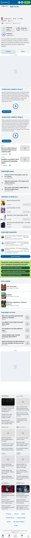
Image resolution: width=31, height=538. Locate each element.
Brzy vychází (5, 281)
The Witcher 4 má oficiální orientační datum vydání (12, 323)
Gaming (2, 145)
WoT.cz (3, 338)
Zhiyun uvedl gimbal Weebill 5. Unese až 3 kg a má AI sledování (22, 501)
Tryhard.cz (4, 332)
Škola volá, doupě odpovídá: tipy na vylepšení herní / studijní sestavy (8, 422)
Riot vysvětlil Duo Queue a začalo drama (22, 449)
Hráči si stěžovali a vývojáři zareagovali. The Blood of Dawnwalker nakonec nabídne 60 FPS (8, 409)
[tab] (8, 51)
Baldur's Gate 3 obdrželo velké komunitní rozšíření (7, 449)
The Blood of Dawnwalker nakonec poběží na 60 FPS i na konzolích (22, 478)
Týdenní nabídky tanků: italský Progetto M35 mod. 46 (8, 478)
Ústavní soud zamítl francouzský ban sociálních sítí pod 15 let (8, 507)
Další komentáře (15, 256)
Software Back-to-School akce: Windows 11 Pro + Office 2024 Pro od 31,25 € (22, 507)
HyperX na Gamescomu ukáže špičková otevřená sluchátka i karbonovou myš (13, 342)
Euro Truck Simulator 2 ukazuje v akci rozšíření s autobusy (22, 472)
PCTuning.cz (5, 344)
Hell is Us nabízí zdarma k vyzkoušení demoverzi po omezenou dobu (9, 149)
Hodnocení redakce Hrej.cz (12, 89)
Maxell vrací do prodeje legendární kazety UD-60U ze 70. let (22, 414)
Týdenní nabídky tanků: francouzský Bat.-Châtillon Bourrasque (8, 472)
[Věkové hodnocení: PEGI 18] (2, 18)
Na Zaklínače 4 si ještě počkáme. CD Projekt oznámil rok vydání (7, 416)
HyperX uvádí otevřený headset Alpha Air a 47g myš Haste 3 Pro (8, 495)
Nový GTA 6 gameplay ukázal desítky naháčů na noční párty (12, 316)
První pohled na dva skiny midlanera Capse (12, 329)
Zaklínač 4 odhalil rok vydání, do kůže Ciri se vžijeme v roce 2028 (21, 466)
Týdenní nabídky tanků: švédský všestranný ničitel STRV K (11, 335)
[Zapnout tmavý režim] (22, 2)
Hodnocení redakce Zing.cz (12, 117)
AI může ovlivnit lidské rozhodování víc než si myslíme (21, 420)
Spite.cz (4, 319)
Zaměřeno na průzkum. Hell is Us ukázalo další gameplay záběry (10, 161)
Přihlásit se (27, 2)
